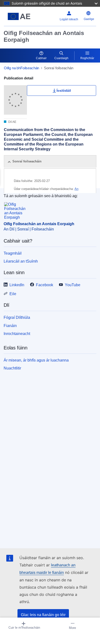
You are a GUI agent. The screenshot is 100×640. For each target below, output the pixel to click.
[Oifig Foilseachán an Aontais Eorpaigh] (20, 16)
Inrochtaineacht (17, 334)
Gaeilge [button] (89, 19)
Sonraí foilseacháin (27, 161)
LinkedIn (16, 285)
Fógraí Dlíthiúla (17, 317)
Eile (12, 294)
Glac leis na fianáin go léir (43, 615)
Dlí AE (12, 122)
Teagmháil (13, 253)
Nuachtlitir (12, 368)
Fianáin (10, 326)
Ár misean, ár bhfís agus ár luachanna (36, 360)
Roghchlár (87, 58)
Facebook (44, 285)
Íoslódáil (64, 90)
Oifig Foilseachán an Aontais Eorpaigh (44, 36)
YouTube (72, 285)
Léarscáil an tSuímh (21, 261)
